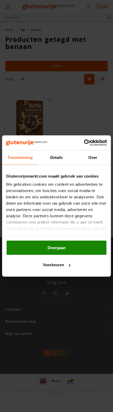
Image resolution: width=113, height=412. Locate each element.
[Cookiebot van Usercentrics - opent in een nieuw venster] (84, 142)
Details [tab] (56, 157)
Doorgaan (57, 247)
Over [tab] (92, 157)
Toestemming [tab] (20, 157)
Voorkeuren (53, 265)
